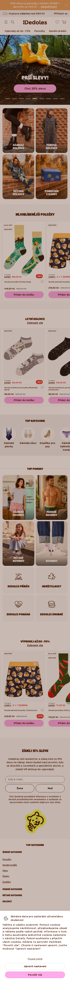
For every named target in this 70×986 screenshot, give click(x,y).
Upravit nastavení (35, 966)
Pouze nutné (35, 958)
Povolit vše (35, 974)
